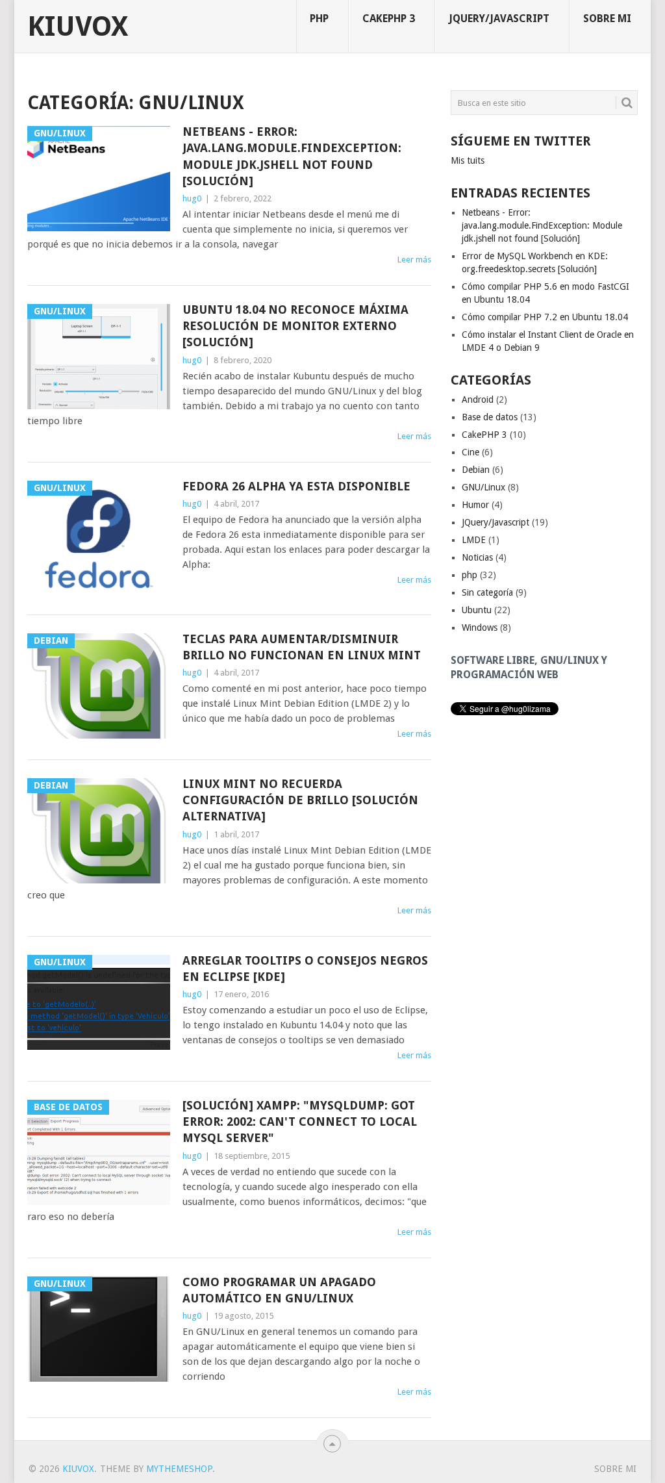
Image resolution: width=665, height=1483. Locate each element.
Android (478, 399)
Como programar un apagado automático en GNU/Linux (279, 1290)
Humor (475, 505)
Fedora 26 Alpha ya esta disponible (296, 486)
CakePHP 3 (388, 18)
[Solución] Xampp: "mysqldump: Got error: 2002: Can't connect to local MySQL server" (299, 1121)
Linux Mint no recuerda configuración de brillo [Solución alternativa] (300, 800)
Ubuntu (477, 610)
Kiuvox (77, 26)
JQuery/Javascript (499, 18)
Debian (476, 469)
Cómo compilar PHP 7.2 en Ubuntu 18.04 (545, 317)
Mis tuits (467, 160)
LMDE (474, 540)
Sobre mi (607, 18)
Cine (470, 452)
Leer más (414, 259)
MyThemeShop (179, 1469)
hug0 (191, 198)
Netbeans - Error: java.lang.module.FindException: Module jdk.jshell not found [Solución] (291, 156)
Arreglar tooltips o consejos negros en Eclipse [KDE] (305, 968)
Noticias (477, 557)
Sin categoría (487, 592)
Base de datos (490, 417)
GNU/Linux (483, 487)
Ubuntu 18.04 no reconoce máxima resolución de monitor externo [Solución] (295, 326)
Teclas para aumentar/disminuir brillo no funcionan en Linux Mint (301, 647)
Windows (479, 627)
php (319, 18)
